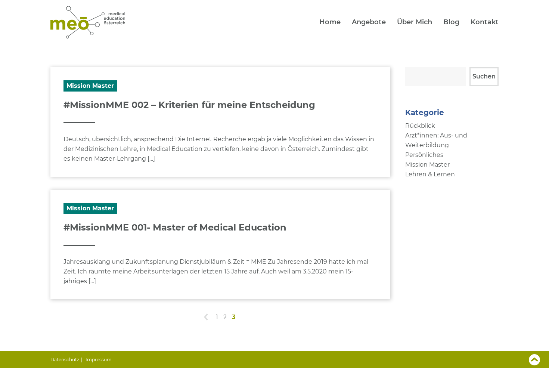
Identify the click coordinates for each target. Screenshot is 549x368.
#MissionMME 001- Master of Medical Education (174, 227)
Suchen (484, 76)
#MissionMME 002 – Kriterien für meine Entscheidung (189, 104)
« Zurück (206, 317)
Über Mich (414, 22)
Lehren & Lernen (430, 174)
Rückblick (420, 125)
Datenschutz (64, 359)
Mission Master (90, 85)
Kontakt (485, 22)
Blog (451, 22)
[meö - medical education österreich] (87, 37)
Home (330, 22)
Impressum (99, 359)
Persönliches (424, 154)
